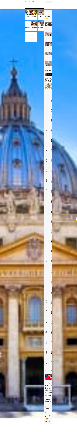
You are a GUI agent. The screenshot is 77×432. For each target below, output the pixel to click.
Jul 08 (46, 151)
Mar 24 (46, 273)
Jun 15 (46, 178)
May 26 (46, 201)
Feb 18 (46, 312)
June (45, 160)
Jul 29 (46, 128)
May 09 (46, 220)
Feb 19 (46, 311)
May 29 (46, 198)
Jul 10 (46, 149)
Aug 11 (46, 112)
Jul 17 (46, 141)
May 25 (46, 202)
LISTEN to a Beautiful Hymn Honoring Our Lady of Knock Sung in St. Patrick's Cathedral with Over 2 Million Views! (48, 28)
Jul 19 (46, 139)
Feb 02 (46, 330)
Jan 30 (46, 334)
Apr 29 (46, 232)
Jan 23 (46, 342)
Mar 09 (46, 290)
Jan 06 (46, 361)
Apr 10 (46, 253)
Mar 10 (46, 289)
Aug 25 (46, 97)
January (46, 332)
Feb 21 (46, 309)
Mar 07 (46, 292)
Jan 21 (46, 344)
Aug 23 (46, 99)
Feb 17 (46, 313)
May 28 (46, 199)
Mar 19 (46, 279)
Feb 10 (46, 321)
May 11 (46, 218)
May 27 (46, 200)
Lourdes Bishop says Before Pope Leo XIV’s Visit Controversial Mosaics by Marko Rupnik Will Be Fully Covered (48, 58)
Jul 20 (46, 138)
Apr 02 (46, 262)
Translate (49, 14)
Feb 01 (46, 331)
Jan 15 (46, 351)
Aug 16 (46, 107)
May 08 (46, 221)
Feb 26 (46, 303)
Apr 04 (46, 260)
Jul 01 (46, 159)
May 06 (46, 223)
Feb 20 (46, 310)
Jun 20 (46, 172)
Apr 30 (46, 231)
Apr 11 (46, 252)
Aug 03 (46, 121)
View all (42, 8)
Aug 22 (46, 100)
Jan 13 (46, 353)
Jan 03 (46, 364)
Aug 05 (46, 119)
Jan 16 (46, 350)
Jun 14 (46, 179)
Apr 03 (46, 261)
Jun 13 (46, 180)
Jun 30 (46, 161)
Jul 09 (46, 150)
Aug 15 (46, 108)
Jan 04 (46, 363)
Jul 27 (46, 130)
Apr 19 (46, 243)
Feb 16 (46, 314)
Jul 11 (46, 148)
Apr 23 (46, 239)
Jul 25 (46, 132)
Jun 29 (46, 162)
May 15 (46, 213)
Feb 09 (46, 322)
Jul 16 (46, 142)
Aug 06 (46, 118)
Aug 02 (46, 122)
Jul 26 (46, 131)
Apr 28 (46, 233)
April (45, 230)
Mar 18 (46, 280)
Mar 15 (46, 283)
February (46, 300)
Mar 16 (46, 282)
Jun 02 (46, 192)
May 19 (46, 209)
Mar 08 (46, 291)
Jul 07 (46, 152)
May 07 (46, 222)
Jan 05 (46, 362)
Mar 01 (46, 299)
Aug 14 (46, 109)
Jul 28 (46, 129)
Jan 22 (46, 343)
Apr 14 (46, 249)
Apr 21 (46, 241)
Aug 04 (46, 120)
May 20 (46, 208)
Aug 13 (46, 110)
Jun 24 (46, 168)
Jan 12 (46, 354)
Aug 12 (46, 111)
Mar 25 (46, 272)
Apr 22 (46, 240)
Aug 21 (46, 101)
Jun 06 (46, 188)
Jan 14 (46, 352)
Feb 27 (46, 302)
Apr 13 (46, 250)
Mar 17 (46, 281)
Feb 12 (46, 319)
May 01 (46, 229)
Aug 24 (46, 98)
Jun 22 (46, 170)
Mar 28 (46, 269)
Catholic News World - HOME (29, 1)
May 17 (46, 211)
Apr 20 (46, 242)
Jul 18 (46, 140)
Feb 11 (46, 320)
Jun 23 (46, 169)
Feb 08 (46, 323)
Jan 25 (46, 340)
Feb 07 (46, 324)
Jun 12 (46, 181)
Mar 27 (46, 270)
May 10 (46, 219)
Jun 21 (46, 171)
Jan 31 (46, 333)
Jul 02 (46, 158)
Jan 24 (46, 341)
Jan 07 (46, 360)
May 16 (46, 212)
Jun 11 (46, 182)
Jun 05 (46, 189)
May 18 (46, 210)
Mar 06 (46, 293)
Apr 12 (46, 251)
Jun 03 (46, 191)
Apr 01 (46, 263)
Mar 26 (46, 271)
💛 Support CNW (76, 219)
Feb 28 (46, 301)
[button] (29, 19)
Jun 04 (46, 190)
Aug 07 (46, 117)
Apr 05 (46, 259)
